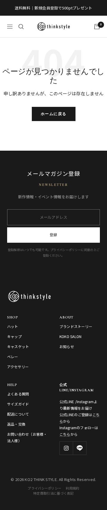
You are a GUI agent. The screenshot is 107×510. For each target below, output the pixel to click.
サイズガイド (18, 404)
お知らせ (66, 346)
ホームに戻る (54, 114)
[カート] (97, 26)
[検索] (21, 26)
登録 (53, 234)
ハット (12, 326)
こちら (64, 434)
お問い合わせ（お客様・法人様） (27, 437)
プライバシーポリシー (44, 488)
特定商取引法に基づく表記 (53, 493)
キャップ (14, 336)
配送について (18, 414)
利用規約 (72, 488)
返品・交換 (16, 424)
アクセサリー (18, 366)
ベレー (12, 356)
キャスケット (18, 346)
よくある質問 (18, 394)
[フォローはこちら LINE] (79, 448)
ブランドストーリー (75, 326)
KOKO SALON (70, 336)
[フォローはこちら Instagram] (66, 448)
